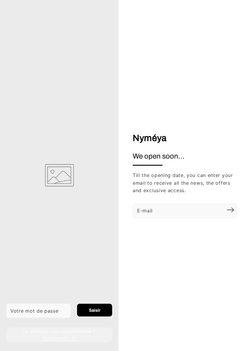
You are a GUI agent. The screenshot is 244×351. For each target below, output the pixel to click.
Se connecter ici (59, 338)
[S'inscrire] (230, 210)
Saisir (95, 310)
